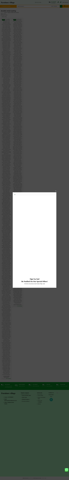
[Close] (55, 191)
